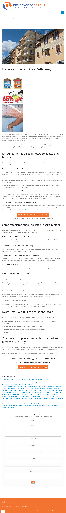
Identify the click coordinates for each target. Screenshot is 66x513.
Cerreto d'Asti (50, 387)
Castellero (22, 385)
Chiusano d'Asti (11, 388)
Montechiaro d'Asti (31, 396)
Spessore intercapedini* (33, 465)
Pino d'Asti (44, 398)
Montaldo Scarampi (20, 396)
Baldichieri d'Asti (44, 379)
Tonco (44, 404)
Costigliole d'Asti (28, 390)
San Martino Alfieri (41, 402)
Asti (30, 379)
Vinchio (57, 406)
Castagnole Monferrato (49, 383)
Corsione (43, 388)
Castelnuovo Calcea (7, 387)
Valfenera (4, 406)
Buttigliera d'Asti (27, 381)
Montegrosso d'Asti (42, 396)
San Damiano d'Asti (18, 402)
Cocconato (38, 388)
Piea (39, 398)
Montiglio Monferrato (8, 407)
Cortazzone (5, 390)
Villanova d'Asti (40, 406)
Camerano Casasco (56, 381)
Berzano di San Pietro (8, 381)
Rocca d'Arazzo (32, 400)
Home (4, 19)
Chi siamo (33, 511)
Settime (32, 404)
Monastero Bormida (27, 394)
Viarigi (16, 406)
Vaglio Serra (55, 404)
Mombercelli (13, 394)
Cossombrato (19, 390)
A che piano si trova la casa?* (33, 452)
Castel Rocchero (32, 387)
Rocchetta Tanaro (7, 402)
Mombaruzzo (6, 394)
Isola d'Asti (30, 392)
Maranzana (42, 392)
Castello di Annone (41, 385)
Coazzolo (31, 388)
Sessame (26, 404)
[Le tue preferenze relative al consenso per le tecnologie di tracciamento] (3, 511)
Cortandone (50, 388)
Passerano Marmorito (26, 398)
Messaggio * (33, 471)
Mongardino (54, 394)
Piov (48, 398)
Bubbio (20, 381)
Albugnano (14, 379)
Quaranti (60, 398)
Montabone (5, 396)
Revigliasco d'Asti (13, 400)
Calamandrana (36, 381)
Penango (35, 398)
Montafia (11, 396)
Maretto (48, 392)
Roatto (21, 400)
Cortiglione (12, 390)
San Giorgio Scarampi (30, 402)
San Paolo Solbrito (7, 404)
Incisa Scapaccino (22, 392)
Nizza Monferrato (7, 398)
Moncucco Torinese (45, 394)
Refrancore (5, 400)
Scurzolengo (16, 404)
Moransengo (59, 396)
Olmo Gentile (16, 398)
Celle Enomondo (41, 387)
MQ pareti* (33, 458)
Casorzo (20, 383)
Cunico (35, 390)
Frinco (60, 390)
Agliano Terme (6, 379)
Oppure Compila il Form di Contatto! (33, 367)
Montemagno (52, 396)
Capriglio (14, 383)
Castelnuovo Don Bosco (20, 387)
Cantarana (9, 383)
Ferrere (51, 390)
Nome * (33, 420)
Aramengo (26, 379)
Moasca (53, 392)
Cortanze (56, 388)
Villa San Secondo (50, 406)
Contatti (44, 511)
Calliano (43, 381)
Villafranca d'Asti (31, 406)
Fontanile (55, 390)
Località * (33, 445)
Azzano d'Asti (35, 379)
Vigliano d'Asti (23, 406)
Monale (19, 394)
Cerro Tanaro (58, 387)
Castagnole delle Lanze (35, 383)
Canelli (4, 383)
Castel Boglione (6, 385)
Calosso (48, 381)
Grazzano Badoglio (11, 392)
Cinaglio (18, 388)
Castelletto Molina (30, 385)
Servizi (9, 19)
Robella (25, 400)
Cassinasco (26, 383)
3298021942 (26, 506)
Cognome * (33, 425)
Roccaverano (40, 400)
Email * (33, 432)
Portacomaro (54, 398)
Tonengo (49, 404)
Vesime (10, 406)
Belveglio (51, 379)
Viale (13, 406)
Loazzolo (36, 392)
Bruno (16, 381)
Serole (22, 404)
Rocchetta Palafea (49, 400)
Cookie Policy (60, 511)
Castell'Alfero (15, 385)
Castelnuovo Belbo (51, 385)
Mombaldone (59, 392)
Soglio (36, 404)
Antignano (20, 379)
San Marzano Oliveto (53, 402)
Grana (3, 392)
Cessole (4, 388)
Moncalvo (36, 394)
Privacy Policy (51, 511)
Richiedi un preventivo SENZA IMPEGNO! (33, 215)
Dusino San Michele (42, 390)
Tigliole (40, 404)
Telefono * (33, 439)
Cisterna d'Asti (25, 388)
